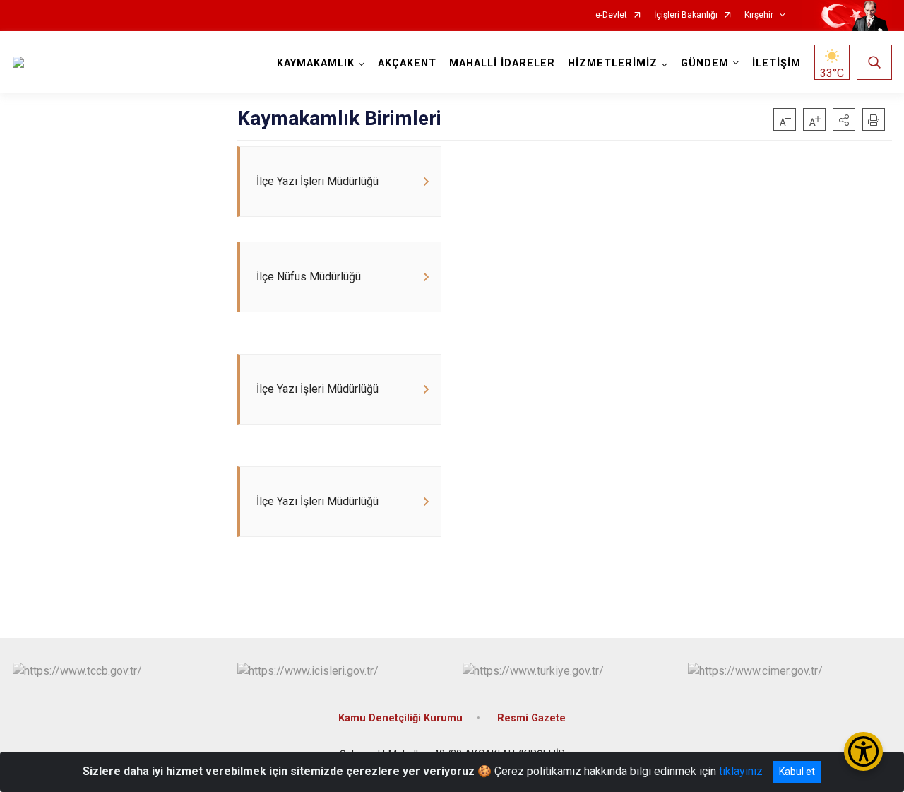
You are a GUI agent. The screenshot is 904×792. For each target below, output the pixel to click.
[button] (844, 119)
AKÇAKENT (407, 63)
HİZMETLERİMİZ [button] (613, 63)
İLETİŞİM (776, 63)
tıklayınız (741, 771)
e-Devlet (611, 15)
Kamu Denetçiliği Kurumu (400, 718)
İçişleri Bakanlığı (686, 15)
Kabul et (797, 771)
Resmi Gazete (531, 718)
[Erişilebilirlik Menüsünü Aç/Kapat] (863, 751)
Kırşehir (758, 15)
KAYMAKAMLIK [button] (316, 63)
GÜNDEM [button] (705, 63)
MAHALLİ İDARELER (502, 63)
